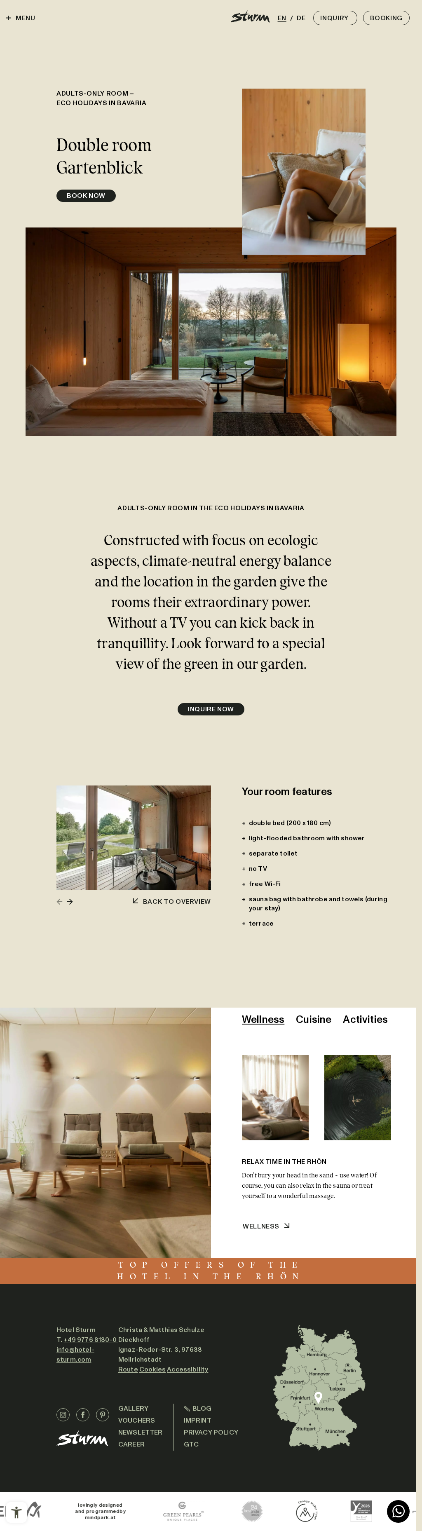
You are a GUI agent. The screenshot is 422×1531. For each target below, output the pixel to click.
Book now (86, 195)
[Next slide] (69, 902)
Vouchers (136, 1420)
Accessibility (187, 1369)
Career (131, 1444)
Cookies (152, 1369)
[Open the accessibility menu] (16, 1512)
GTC (191, 1444)
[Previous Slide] (59, 902)
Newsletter (140, 1432)
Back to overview (177, 901)
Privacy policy (211, 1432)
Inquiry (335, 17)
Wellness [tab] (263, 1019)
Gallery (133, 1408)
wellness (261, 1226)
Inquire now (211, 709)
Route (128, 1369)
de (300, 17)
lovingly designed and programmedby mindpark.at (33, 1511)
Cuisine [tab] (313, 1019)
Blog (202, 1408)
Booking (386, 17)
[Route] (319, 1388)
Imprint (197, 1420)
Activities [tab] (365, 1019)
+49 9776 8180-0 (90, 1339)
